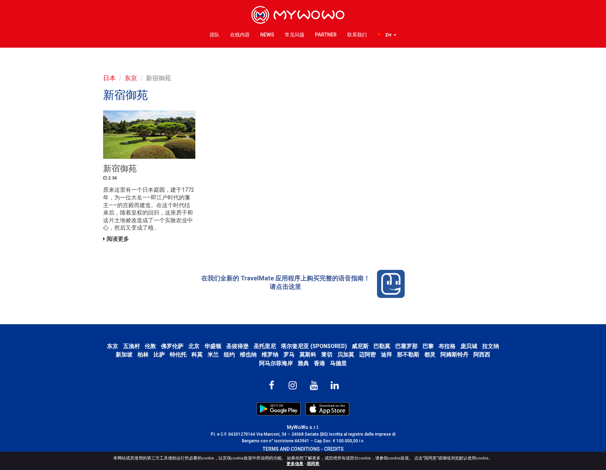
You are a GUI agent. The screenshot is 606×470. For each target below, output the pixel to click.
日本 (109, 78)
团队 (215, 35)
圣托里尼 (265, 346)
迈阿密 (367, 354)
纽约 (229, 354)
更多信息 (295, 463)
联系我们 (357, 35)
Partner (326, 35)
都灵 (430, 354)
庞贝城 (468, 346)
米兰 (213, 354)
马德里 (338, 363)
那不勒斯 (408, 354)
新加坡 (124, 354)
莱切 (326, 354)
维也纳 (248, 354)
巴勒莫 (381, 346)
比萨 (159, 354)
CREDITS (334, 449)
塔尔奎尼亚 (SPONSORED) (314, 346)
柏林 (143, 354)
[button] (387, 35)
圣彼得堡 (237, 346)
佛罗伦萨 (172, 346)
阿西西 (481, 354)
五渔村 (131, 346)
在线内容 (240, 35)
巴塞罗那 (406, 346)
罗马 (289, 354)
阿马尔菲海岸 (276, 363)
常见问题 (294, 35)
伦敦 (150, 346)
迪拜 (386, 354)
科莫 (197, 354)
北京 (194, 346)
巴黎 (428, 346)
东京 (130, 78)
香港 (319, 363)
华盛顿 (212, 346)
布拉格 (447, 346)
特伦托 (178, 354)
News (267, 35)
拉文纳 (490, 346)
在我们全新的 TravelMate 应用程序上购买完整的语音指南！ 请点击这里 (285, 282)
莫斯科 (307, 354)
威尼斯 (360, 346)
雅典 (303, 363)
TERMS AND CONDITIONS (291, 449)
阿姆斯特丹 (454, 354)
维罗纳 (270, 354)
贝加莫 (345, 354)
